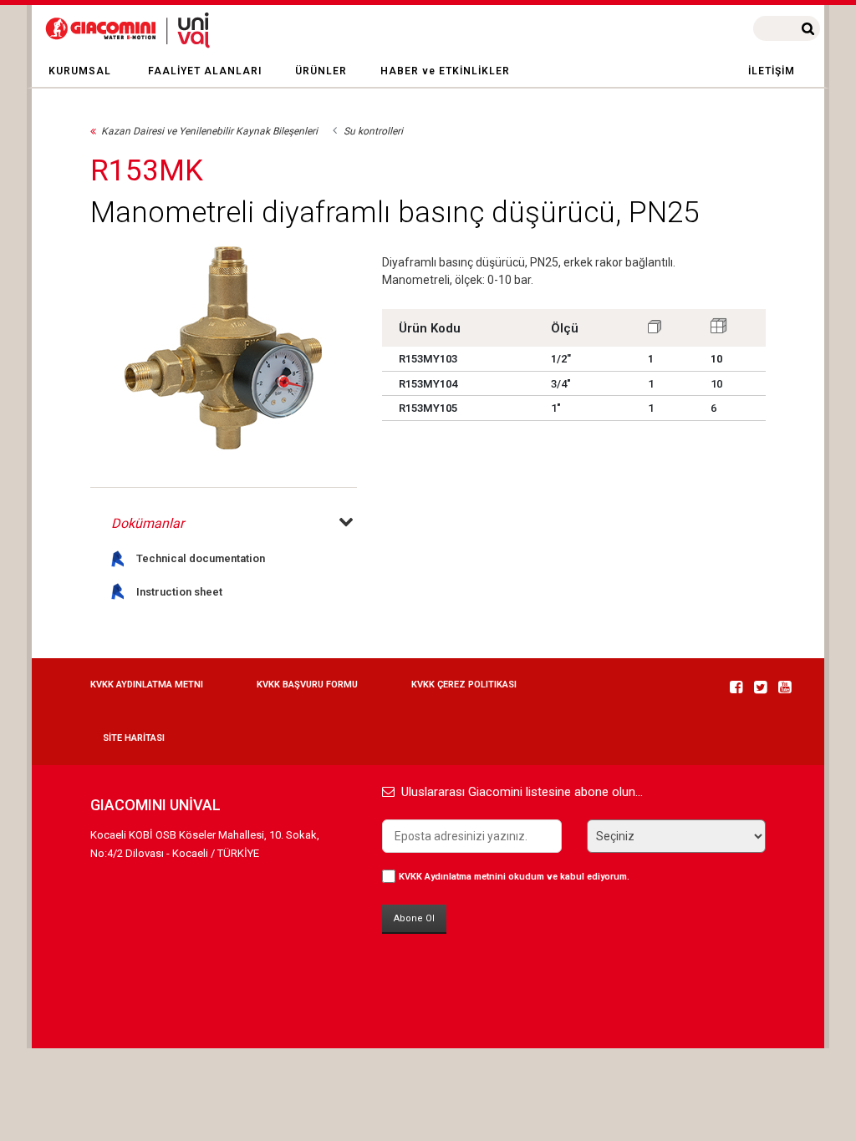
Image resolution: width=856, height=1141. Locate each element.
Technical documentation (200, 558)
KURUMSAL (79, 71)
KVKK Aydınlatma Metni (146, 684)
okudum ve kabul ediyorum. (514, 876)
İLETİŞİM (771, 71)
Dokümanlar (147, 523)
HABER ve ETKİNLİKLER (445, 71)
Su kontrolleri (373, 131)
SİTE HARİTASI (134, 738)
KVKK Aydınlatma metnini (452, 876)
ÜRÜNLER (321, 71)
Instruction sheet (179, 592)
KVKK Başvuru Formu (307, 684)
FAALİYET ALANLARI (205, 71)
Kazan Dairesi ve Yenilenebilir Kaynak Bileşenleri (209, 131)
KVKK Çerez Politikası (464, 684)
